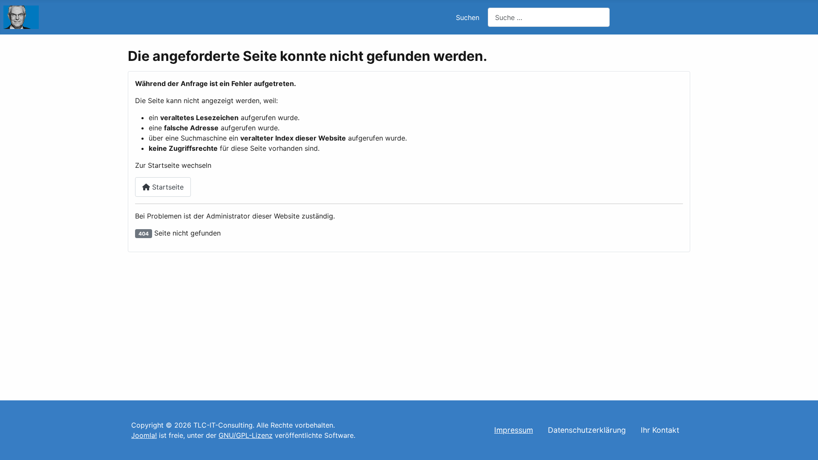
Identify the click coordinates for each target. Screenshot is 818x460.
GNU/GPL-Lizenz (246, 435)
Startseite (167, 187)
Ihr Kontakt (660, 430)
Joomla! (144, 435)
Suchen (467, 17)
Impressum (513, 430)
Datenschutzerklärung (587, 430)
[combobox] (549, 17)
